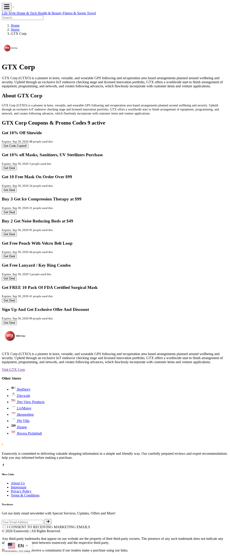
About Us (18, 483)
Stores (15, 29)
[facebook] (3, 465)
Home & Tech (27, 13)
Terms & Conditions (25, 495)
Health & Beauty (50, 13)
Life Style (9, 13)
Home (15, 25)
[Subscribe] (47, 522)
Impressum (18, 487)
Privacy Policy (21, 491)
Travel (91, 13)
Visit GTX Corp (13, 369)
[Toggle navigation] (7, 7)
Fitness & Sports (75, 13)
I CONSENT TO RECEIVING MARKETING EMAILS (48, 527)
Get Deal (9, 168)
